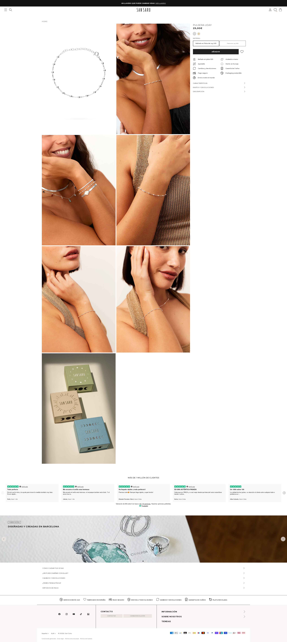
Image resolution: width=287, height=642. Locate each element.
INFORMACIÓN (169, 612)
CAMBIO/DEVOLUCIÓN (137, 616)
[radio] (194, 33)
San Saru (68, 633)
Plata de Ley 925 (232, 43)
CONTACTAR (111, 616)
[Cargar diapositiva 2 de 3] (145, 561)
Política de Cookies (86, 638)
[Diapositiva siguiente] (283, 539)
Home (44, 21)
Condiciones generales (49, 638)
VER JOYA (157, 3)
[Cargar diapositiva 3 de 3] (147, 561)
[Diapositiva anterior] (4, 539)
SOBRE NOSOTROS (172, 616)
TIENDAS (166, 621)
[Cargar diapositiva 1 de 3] (143, 561)
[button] (10, 9)
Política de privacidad (72, 638)
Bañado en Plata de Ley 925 (206, 43)
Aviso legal (60, 638)
